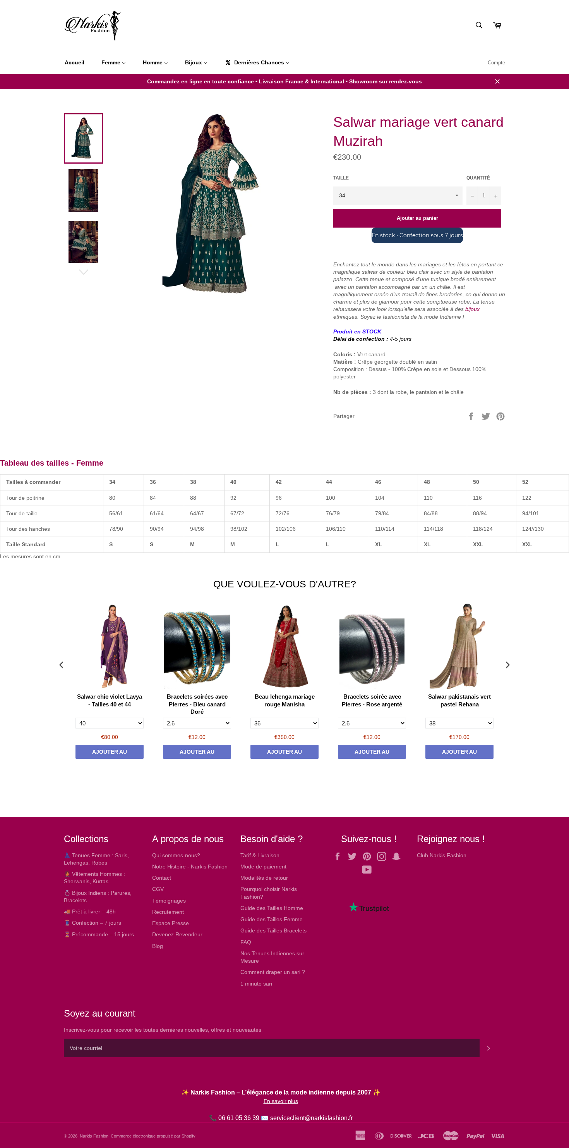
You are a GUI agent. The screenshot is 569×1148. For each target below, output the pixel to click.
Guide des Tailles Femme (271, 919)
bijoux (472, 309)
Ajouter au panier (109, 754)
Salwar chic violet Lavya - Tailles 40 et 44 (109, 700)
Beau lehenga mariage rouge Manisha (285, 700)
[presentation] (61, 664)
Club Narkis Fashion (441, 855)
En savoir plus (281, 1101)
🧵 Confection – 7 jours (92, 923)
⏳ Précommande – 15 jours (99, 934)
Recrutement (168, 912)
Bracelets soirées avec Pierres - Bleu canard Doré (197, 704)
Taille (341, 178)
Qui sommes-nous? (176, 855)
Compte (496, 63)
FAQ (245, 942)
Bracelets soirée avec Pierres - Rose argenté (372, 700)
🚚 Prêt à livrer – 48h (90, 911)
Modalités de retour (264, 878)
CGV (158, 889)
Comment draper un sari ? (272, 972)
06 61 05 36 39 (238, 1118)
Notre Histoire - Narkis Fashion (190, 866)
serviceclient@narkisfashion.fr (311, 1118)
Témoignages (169, 901)
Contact (161, 878)
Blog (157, 946)
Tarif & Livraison (259, 855)
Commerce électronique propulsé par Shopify (153, 1136)
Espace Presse (170, 923)
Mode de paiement (263, 866)
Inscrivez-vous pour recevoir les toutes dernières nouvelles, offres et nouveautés (162, 1030)
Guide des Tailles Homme (271, 908)
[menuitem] (74, 62)
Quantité (478, 178)
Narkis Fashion (94, 1136)
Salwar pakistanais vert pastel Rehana (459, 700)
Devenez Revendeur (177, 934)
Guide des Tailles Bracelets (273, 930)
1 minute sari (256, 984)
